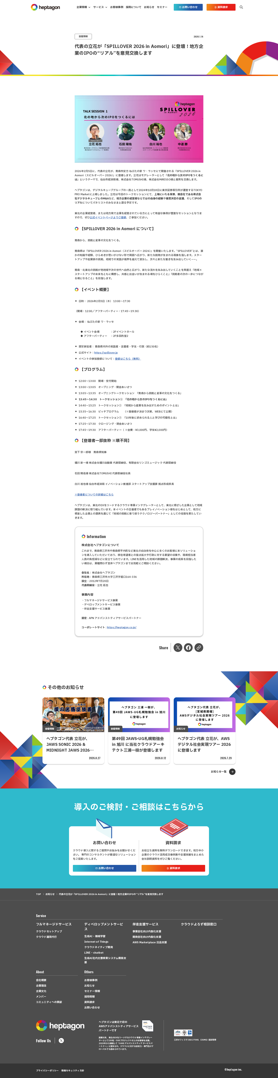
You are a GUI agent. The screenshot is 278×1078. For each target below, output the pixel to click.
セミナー (162, 7)
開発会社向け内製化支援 (147, 937)
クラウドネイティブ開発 (98, 947)
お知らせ (149, 7)
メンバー (41, 997)
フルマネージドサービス (54, 924)
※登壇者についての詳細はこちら (94, 495)
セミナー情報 (92, 991)
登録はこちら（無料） (128, 359)
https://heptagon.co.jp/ (122, 627)
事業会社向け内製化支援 (147, 931)
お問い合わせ (190, 7)
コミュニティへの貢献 (49, 1002)
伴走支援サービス (146, 924)
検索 (241, 7)
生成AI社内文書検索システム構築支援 (105, 960)
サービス (98, 7)
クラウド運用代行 (46, 937)
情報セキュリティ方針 (72, 1070)
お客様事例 (116, 7)
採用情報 (89, 997)
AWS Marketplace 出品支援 (150, 942)
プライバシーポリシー (47, 1070)
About (40, 971)
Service (41, 915)
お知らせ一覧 (219, 772)
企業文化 (41, 991)
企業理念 (41, 986)
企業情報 (82, 7)
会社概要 (41, 980)
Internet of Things (96, 942)
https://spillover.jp (106, 353)
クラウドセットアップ (49, 931)
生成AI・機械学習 (94, 936)
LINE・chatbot (93, 953)
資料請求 (223, 7)
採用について (133, 7)
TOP (38, 894)
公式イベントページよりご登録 (108, 218)
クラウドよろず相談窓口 (199, 924)
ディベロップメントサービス (103, 927)
